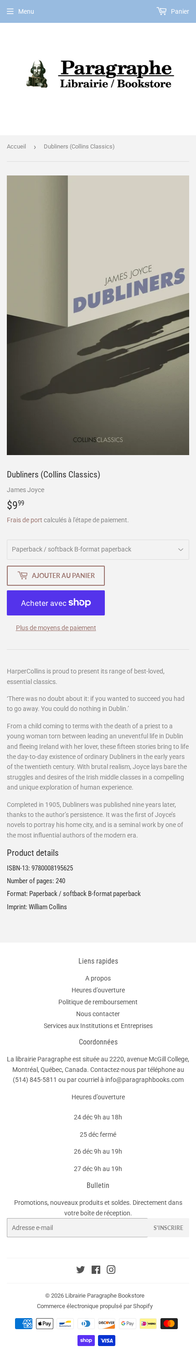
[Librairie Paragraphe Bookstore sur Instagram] (111, 1271)
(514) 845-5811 (35, 1079)
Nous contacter (98, 1014)
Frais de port (24, 520)
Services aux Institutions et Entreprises (98, 1025)
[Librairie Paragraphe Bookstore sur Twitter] (80, 1271)
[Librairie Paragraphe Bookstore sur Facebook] (96, 1271)
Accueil (16, 146)
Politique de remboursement (98, 1002)
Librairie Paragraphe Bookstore (104, 1295)
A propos (98, 978)
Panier (179, 11)
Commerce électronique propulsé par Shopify (95, 1306)
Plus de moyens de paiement (56, 627)
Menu (26, 11)
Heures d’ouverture (98, 990)
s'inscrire (168, 1227)
